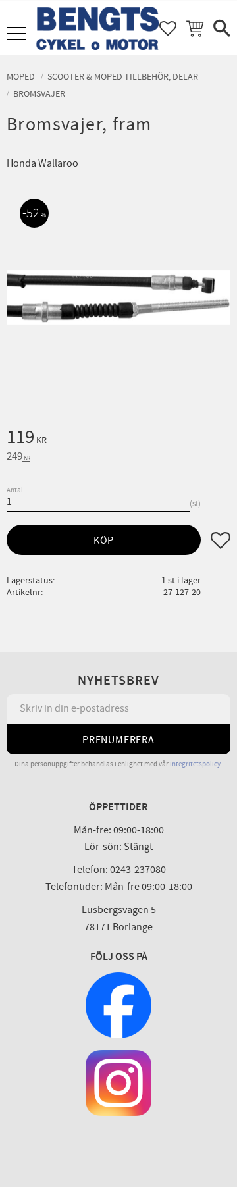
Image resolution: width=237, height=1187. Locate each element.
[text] (118, 439)
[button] (18, 34)
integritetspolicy (195, 764)
